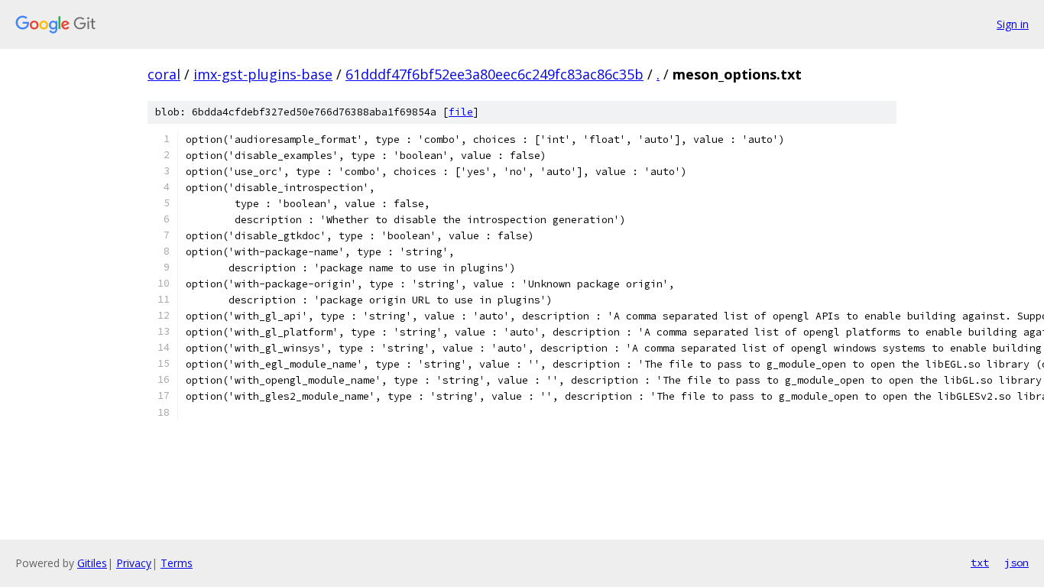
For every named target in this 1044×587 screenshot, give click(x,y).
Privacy (133, 563)
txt (980, 562)
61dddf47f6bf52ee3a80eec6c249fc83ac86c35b (494, 74)
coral (164, 74)
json (1016, 562)
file (461, 111)
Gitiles (92, 563)
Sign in (1013, 24)
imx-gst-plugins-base (262, 74)
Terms (176, 563)
